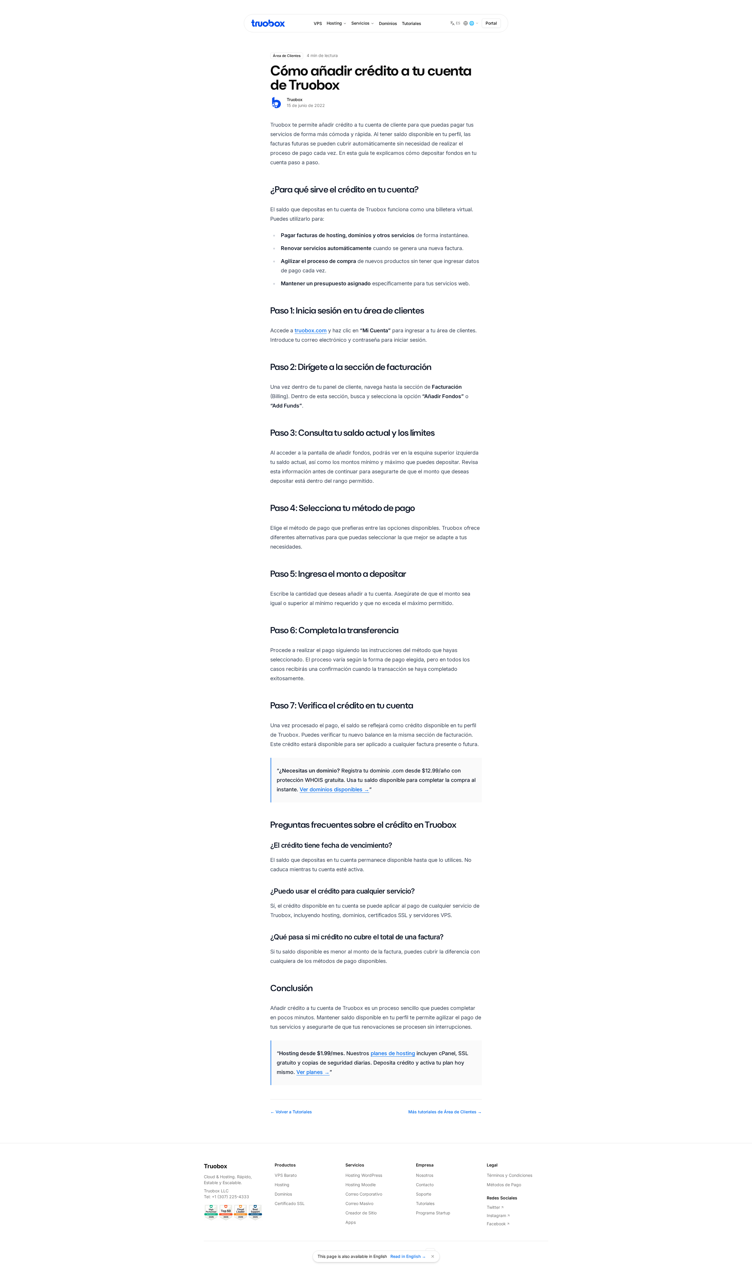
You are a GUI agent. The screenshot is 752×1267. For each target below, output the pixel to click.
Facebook (496, 1223)
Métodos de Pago (504, 1184)
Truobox (215, 1166)
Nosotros (424, 1175)
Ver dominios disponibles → (334, 789)
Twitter (493, 1207)
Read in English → (408, 1256)
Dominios (388, 23)
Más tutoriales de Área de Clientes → (445, 1111)
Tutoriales (411, 23)
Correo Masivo (359, 1203)
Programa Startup (433, 1212)
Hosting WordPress (363, 1175)
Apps (350, 1222)
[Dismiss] (432, 1256)
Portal (491, 23)
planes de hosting (393, 1053)
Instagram (496, 1215)
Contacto (425, 1184)
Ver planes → (313, 1072)
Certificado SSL (290, 1203)
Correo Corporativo (363, 1193)
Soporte (423, 1193)
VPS (318, 23)
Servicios (360, 23)
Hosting (334, 23)
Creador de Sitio (361, 1212)
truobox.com (311, 330)
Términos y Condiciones (509, 1175)
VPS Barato (286, 1175)
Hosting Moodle (360, 1184)
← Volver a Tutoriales (291, 1111)
